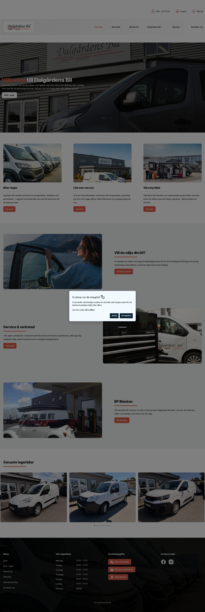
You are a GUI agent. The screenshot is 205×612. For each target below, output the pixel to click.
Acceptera (126, 315)
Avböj (114, 315)
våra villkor (90, 310)
